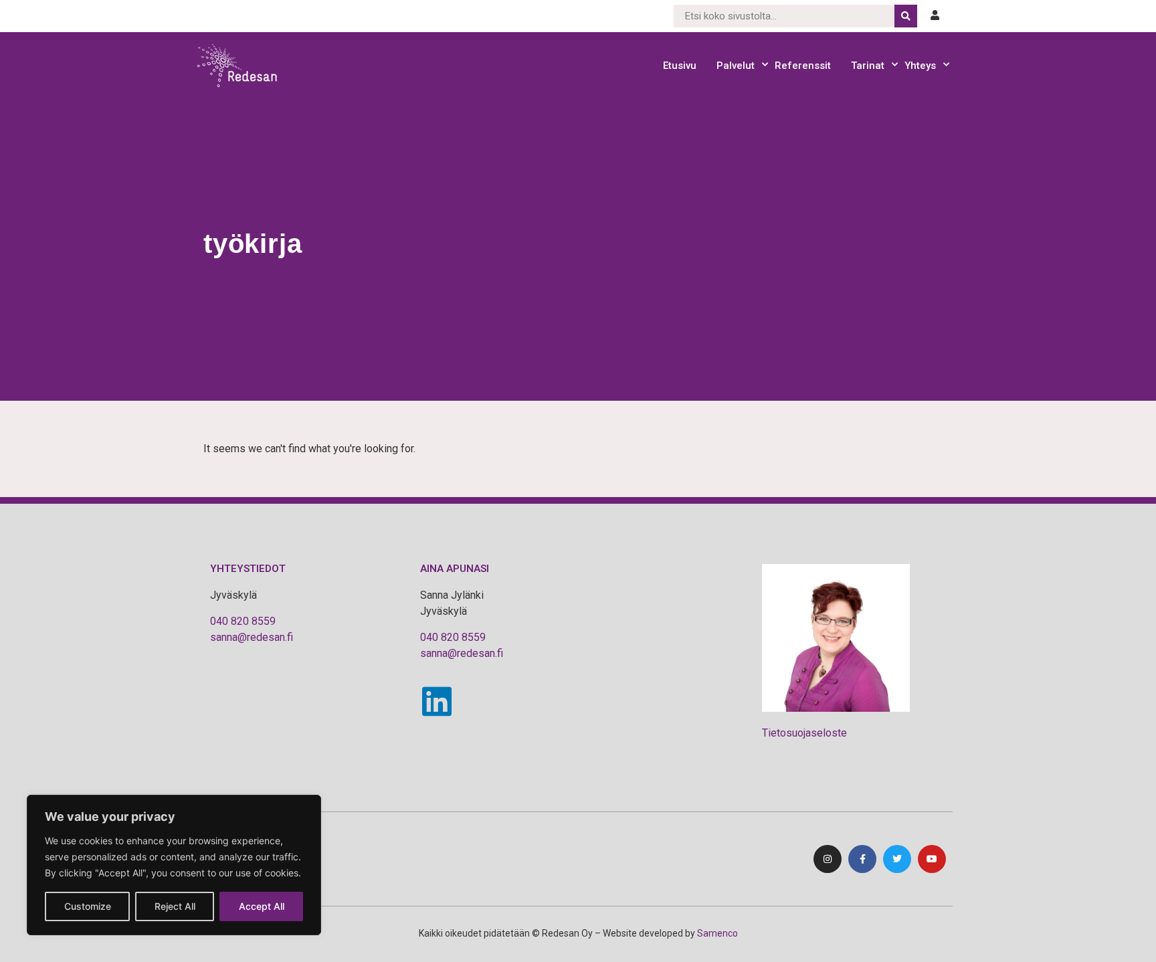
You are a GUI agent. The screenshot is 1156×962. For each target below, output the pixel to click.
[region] (174, 865)
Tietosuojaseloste (804, 733)
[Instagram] (827, 859)
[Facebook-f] (862, 859)
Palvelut (735, 66)
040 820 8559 (243, 621)
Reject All (175, 906)
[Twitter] (897, 859)
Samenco (717, 933)
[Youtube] (932, 859)
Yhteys (920, 66)
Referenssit (803, 66)
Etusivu (679, 66)
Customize (87, 906)
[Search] (905, 16)
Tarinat (867, 66)
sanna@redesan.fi (251, 637)
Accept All (261, 906)
